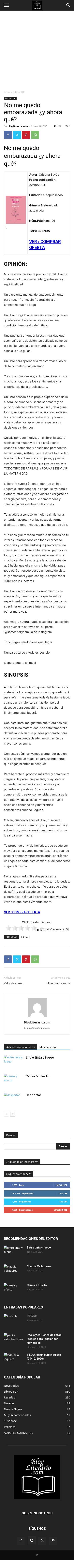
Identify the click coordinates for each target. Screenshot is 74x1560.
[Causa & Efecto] (14, 1081)
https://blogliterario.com (37, 1028)
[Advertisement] (37, 49)
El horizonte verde (58, 983)
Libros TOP (19, 92)
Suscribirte (60, 1209)
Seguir (63, 1193)
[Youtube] (53, 1541)
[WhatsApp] (35, 135)
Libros (24, 936)
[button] (6, 5)
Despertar (33, 1095)
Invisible (32, 1316)
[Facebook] (8, 135)
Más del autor (48, 1047)
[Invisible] (14, 1321)
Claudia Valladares (39, 1266)
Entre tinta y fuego (40, 1057)
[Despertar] (14, 1099)
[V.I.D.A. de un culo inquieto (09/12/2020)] (14, 1360)
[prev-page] (6, 1114)
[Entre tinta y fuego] (14, 1062)
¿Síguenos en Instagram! (22, 1161)
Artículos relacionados (20, 1047)
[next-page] (12, 1114)
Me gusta (61, 1185)
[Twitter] (17, 135)
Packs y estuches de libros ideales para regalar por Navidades (44, 1338)
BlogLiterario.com (18, 125)
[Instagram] (32, 1540)
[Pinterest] (26, 135)
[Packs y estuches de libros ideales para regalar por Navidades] (14, 1340)
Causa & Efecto (37, 1076)
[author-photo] (37, 1017)
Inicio (7, 92)
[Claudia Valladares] (14, 1271)
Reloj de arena (13, 983)
